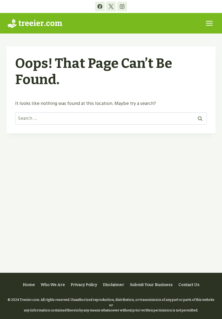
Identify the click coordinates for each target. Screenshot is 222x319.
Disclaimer (113, 284)
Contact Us (189, 284)
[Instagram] (122, 6)
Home (29, 284)
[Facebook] (100, 6)
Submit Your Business (151, 284)
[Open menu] (209, 23)
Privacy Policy (84, 284)
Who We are (53, 284)
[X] (111, 6)
